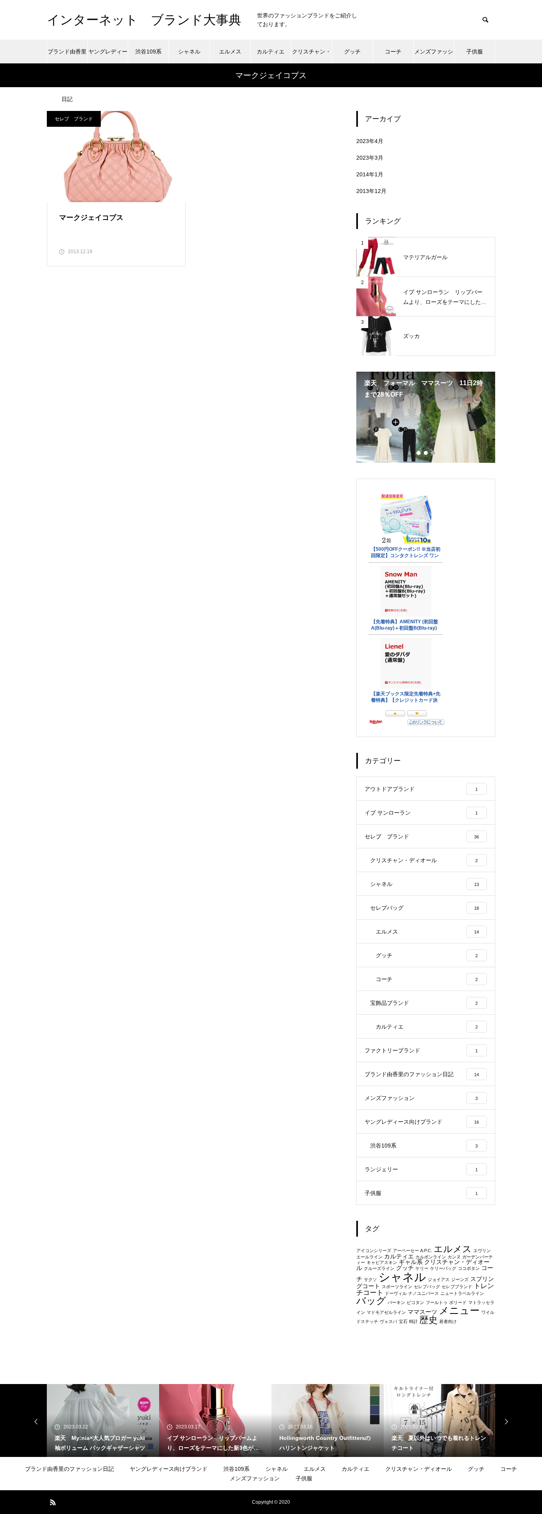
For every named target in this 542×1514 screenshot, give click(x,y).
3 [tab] (433, 453)
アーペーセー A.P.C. (412, 1250)
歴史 (428, 1320)
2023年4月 (369, 141)
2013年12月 (371, 191)
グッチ (352, 51)
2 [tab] (426, 453)
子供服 (474, 51)
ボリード (458, 1302)
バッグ (371, 1300)
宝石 (403, 1321)
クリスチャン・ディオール (311, 55)
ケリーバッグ (443, 1268)
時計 (413, 1321)
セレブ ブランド (74, 119)
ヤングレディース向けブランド (107, 55)
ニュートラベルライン (462, 1293)
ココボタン (469, 1268)
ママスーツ (422, 1312)
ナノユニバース (423, 1293)
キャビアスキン (382, 1262)
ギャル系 (411, 1262)
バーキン (396, 1302)
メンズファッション (433, 55)
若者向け (448, 1321)
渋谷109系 (148, 51)
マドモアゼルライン (386, 1312)
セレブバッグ (427, 1286)
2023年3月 (369, 158)
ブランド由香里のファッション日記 (67, 55)
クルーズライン (379, 1268)
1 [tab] (419, 453)
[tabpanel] (425, 417)
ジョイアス (439, 1279)
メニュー (459, 1310)
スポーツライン (397, 1286)
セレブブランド (457, 1286)
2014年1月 (369, 174)
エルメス (230, 51)
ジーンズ (460, 1279)
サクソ (370, 1279)
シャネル (189, 51)
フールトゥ (437, 1302)
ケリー (422, 1268)
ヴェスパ (388, 1321)
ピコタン (415, 1302)
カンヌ (454, 1256)
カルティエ (270, 51)
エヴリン (482, 1250)
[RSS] (53, 1502)
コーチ (393, 51)
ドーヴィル (396, 1293)
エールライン (369, 1256)
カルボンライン (430, 1256)
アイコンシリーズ (373, 1250)
